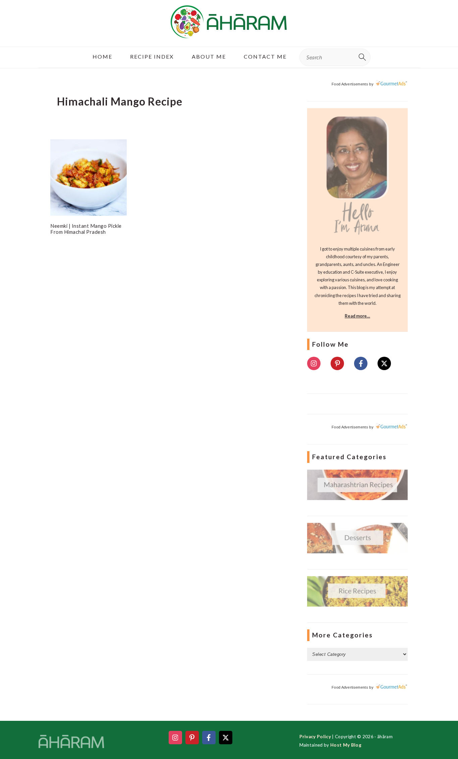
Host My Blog (345, 745)
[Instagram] (314, 363)
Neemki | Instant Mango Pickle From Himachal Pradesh (86, 229)
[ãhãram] (229, 32)
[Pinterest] (337, 363)
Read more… (357, 316)
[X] (384, 363)
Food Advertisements (350, 84)
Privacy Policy (315, 736)
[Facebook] (360, 363)
